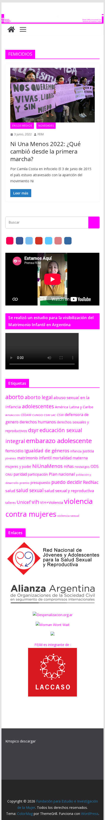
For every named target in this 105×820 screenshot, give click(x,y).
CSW (60, 415)
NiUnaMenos (47, 465)
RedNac (90, 482)
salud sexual (29, 490)
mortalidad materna (70, 458)
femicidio (14, 451)
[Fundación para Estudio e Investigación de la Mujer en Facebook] (19, 240)
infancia (76, 451)
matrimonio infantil (34, 458)
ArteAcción (12, 415)
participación (38, 474)
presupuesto (40, 482)
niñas (69, 466)
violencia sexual (68, 515)
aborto (14, 397)
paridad (20, 474)
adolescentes (38, 406)
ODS (95, 466)
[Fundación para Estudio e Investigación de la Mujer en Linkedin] (68, 240)
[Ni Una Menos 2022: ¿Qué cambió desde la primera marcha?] (52, 95)
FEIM (41, 134)
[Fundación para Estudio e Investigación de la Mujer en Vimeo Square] (48, 240)
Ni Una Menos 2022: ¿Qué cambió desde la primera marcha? (45, 151)
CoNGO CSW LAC (44, 415)
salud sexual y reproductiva (69, 490)
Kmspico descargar (20, 741)
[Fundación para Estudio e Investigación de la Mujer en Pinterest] (58, 240)
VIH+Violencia (51, 502)
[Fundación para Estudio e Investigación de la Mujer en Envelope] (9, 240)
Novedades (46, 125)
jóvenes (10, 458)
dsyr (33, 430)
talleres (10, 503)
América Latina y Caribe (74, 406)
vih (35, 501)
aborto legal (38, 397)
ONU (8, 474)
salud (10, 490)
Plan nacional (62, 474)
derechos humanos (38, 422)
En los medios (22, 125)
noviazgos (82, 466)
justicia (88, 450)
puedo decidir (66, 482)
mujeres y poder (18, 466)
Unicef (24, 502)
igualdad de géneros (46, 450)
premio (25, 483)
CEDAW (26, 415)
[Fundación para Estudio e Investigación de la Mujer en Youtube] (38, 240)
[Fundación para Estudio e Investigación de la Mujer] (52, 17)
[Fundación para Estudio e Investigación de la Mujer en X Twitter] (29, 240)
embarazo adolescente (59, 440)
